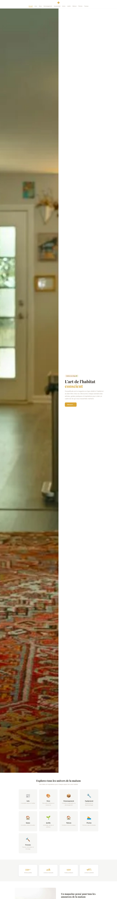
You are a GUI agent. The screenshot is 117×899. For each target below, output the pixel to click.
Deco (40, 6)
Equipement (57, 6)
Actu (36, 6)
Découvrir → (70, 404)
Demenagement (48, 6)
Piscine (80, 6)
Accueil (31, 6)
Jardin (69, 6)
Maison (74, 6)
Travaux (86, 6)
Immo (63, 6)
